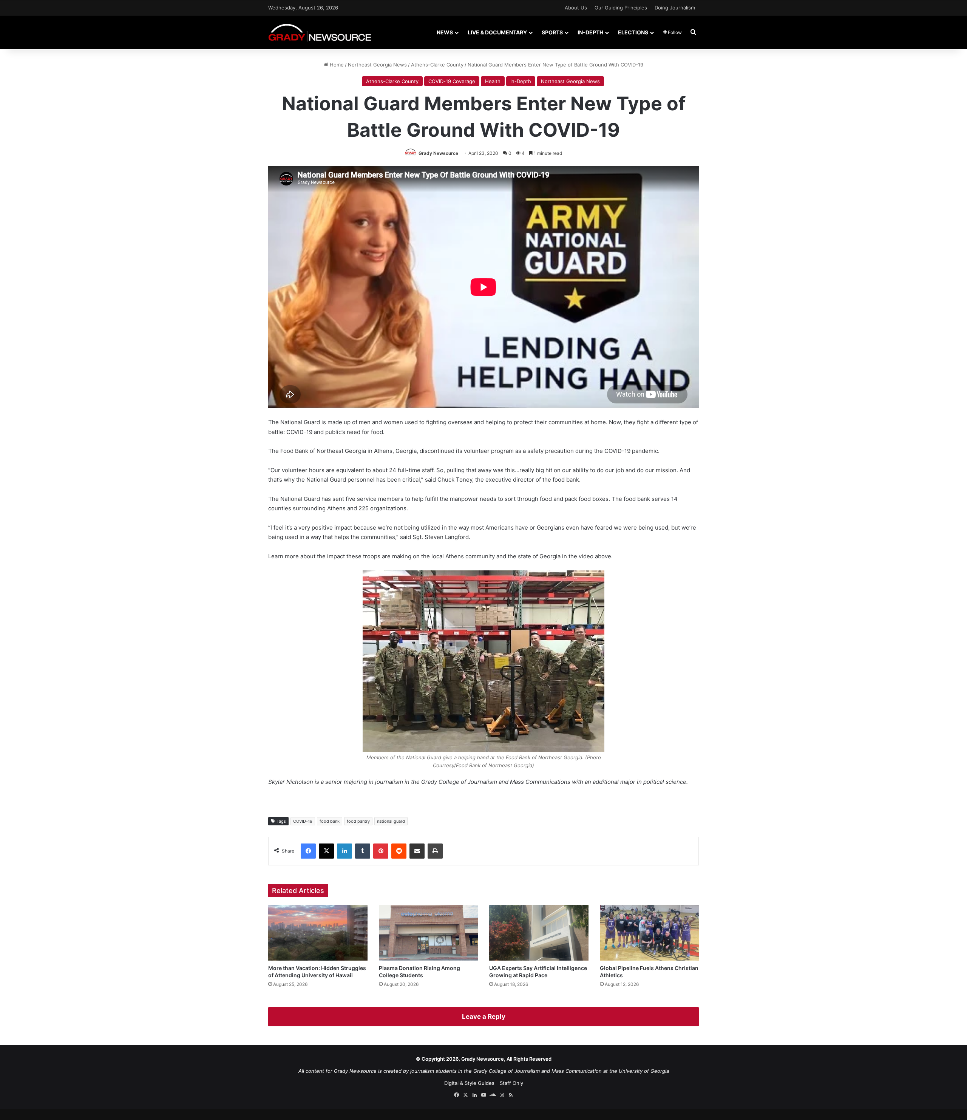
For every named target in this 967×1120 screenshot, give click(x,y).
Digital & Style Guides (469, 1083)
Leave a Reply (483, 1016)
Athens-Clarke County (437, 65)
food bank (330, 821)
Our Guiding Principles (621, 8)
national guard (391, 821)
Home (336, 65)
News (445, 32)
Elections (633, 32)
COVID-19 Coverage (451, 81)
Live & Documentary (497, 32)
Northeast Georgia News (377, 65)
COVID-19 (302, 821)
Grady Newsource (438, 153)
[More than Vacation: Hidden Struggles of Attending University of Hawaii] (318, 933)
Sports (552, 32)
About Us (576, 8)
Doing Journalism (675, 8)
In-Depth (590, 32)
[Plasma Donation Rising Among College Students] (428, 933)
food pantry (358, 821)
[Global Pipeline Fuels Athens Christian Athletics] (649, 933)
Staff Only (511, 1083)
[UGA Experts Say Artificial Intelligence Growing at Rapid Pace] (539, 933)
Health (492, 81)
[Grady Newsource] (319, 32)
